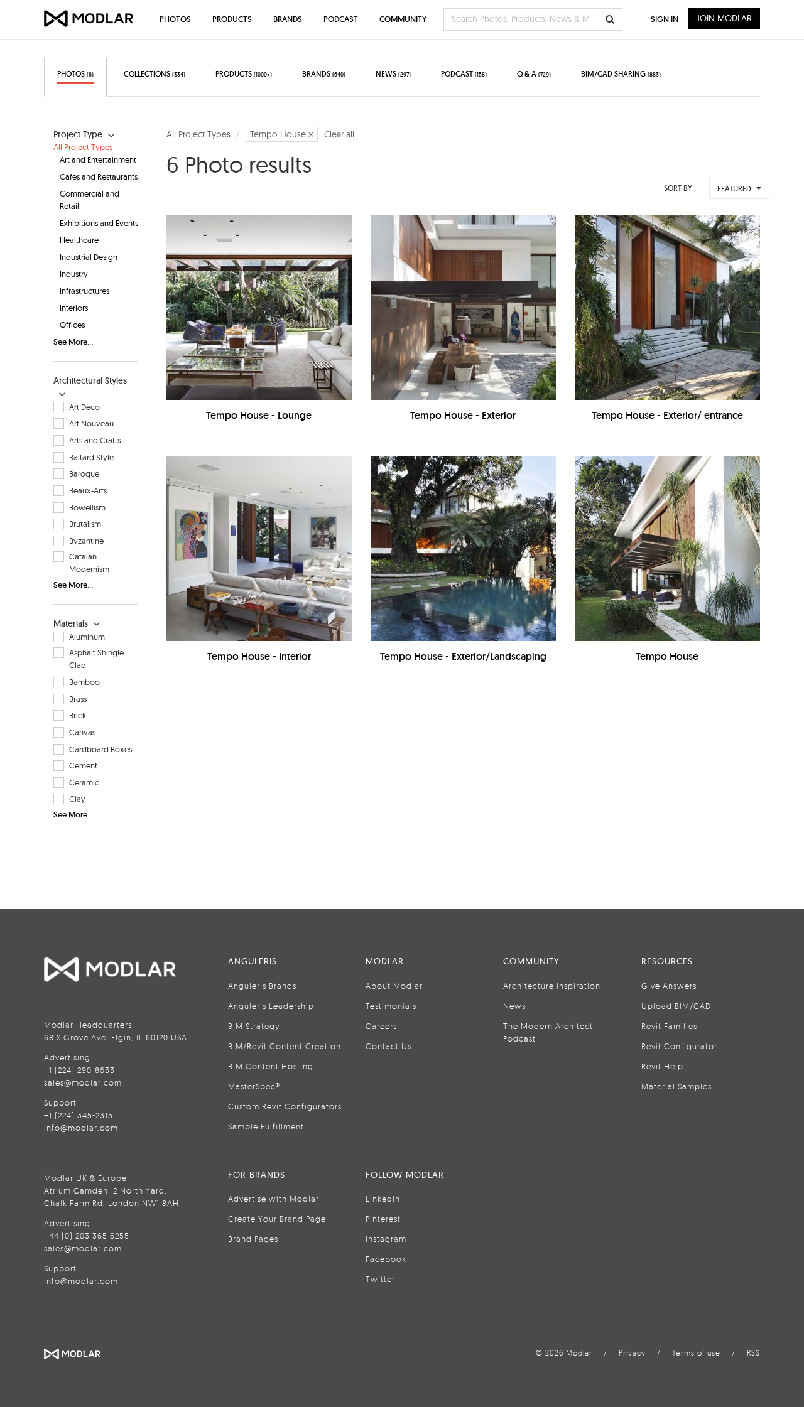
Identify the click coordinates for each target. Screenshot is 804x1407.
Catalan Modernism (89, 562)
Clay (77, 799)
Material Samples (676, 1086)
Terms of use (696, 1352)
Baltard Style (91, 457)
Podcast (340, 19)
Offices (72, 325)
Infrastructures (84, 291)
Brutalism (85, 524)
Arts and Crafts (95, 440)
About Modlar (394, 986)
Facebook (386, 1259)
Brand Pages (253, 1239)
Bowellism (87, 507)
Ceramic (84, 782)
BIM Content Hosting (270, 1066)
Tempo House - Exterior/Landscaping (463, 656)
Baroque (84, 473)
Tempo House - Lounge (259, 415)
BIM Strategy (254, 1026)
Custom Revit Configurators (285, 1106)
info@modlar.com (81, 1128)
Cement (83, 765)
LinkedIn (383, 1199)
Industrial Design (88, 257)
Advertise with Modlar (273, 1199)
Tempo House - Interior (259, 656)
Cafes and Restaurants (99, 176)
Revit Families (669, 1026)
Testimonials (391, 1006)
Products (232, 19)
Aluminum (87, 637)
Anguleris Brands (262, 986)
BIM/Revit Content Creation (284, 1046)
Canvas (82, 732)
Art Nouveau (91, 423)
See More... (73, 342)
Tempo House (667, 656)
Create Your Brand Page (277, 1219)
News (514, 1006)
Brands (287, 19)
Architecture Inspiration (551, 986)
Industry (74, 274)
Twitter (380, 1279)
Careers (381, 1026)
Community (402, 19)
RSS (753, 1352)
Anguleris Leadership (271, 1006)
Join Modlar (724, 18)
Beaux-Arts (88, 490)
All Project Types (82, 147)
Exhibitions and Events (99, 223)
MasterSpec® (254, 1086)
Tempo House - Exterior (463, 415)
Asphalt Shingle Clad (96, 658)
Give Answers (669, 986)
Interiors (74, 308)
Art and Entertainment (98, 159)
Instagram (386, 1239)
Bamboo (84, 682)
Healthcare (79, 240)
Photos (175, 19)
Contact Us (388, 1046)
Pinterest (383, 1219)
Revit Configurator (679, 1046)
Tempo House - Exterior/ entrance (667, 415)
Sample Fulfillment (266, 1126)
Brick (77, 715)
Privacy (632, 1352)
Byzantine (86, 541)
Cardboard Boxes (100, 749)
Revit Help (662, 1066)
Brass (78, 699)
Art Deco (84, 407)
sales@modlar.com (83, 1082)
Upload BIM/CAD (676, 1006)
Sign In (664, 19)
